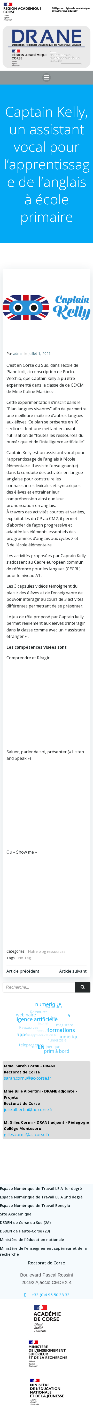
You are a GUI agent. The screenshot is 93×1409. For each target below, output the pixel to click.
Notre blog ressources (46, 951)
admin (18, 353)
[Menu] (46, 77)
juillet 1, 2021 (39, 353)
